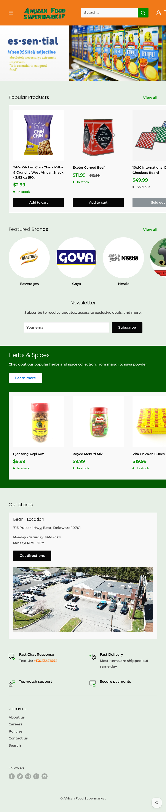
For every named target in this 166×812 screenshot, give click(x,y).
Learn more (25, 378)
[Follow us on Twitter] (20, 776)
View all (150, 98)
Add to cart (38, 202)
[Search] (143, 12)
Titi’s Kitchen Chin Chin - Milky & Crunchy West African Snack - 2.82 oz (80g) (38, 172)
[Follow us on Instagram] (28, 776)
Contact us (18, 738)
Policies (15, 731)
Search (15, 745)
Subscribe (127, 327)
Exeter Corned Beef (89, 167)
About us (17, 717)
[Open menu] (11, 12)
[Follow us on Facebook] (12, 776)
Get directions (32, 556)
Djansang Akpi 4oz (28, 454)
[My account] (158, 12)
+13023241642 (45, 661)
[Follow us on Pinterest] (36, 776)
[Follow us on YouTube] (45, 776)
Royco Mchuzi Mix (88, 454)
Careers (15, 724)
